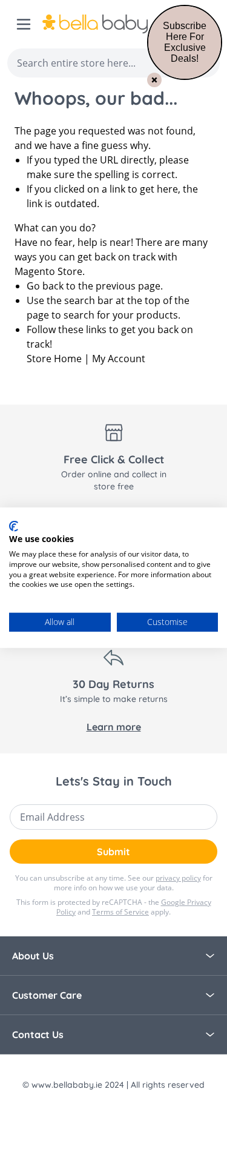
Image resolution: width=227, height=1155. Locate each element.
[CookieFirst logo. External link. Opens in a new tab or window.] (13, 525)
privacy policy (178, 878)
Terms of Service (120, 912)
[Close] (154, 80)
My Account (118, 358)
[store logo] (109, 24)
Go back (45, 286)
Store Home (54, 358)
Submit (113, 852)
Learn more (114, 727)
